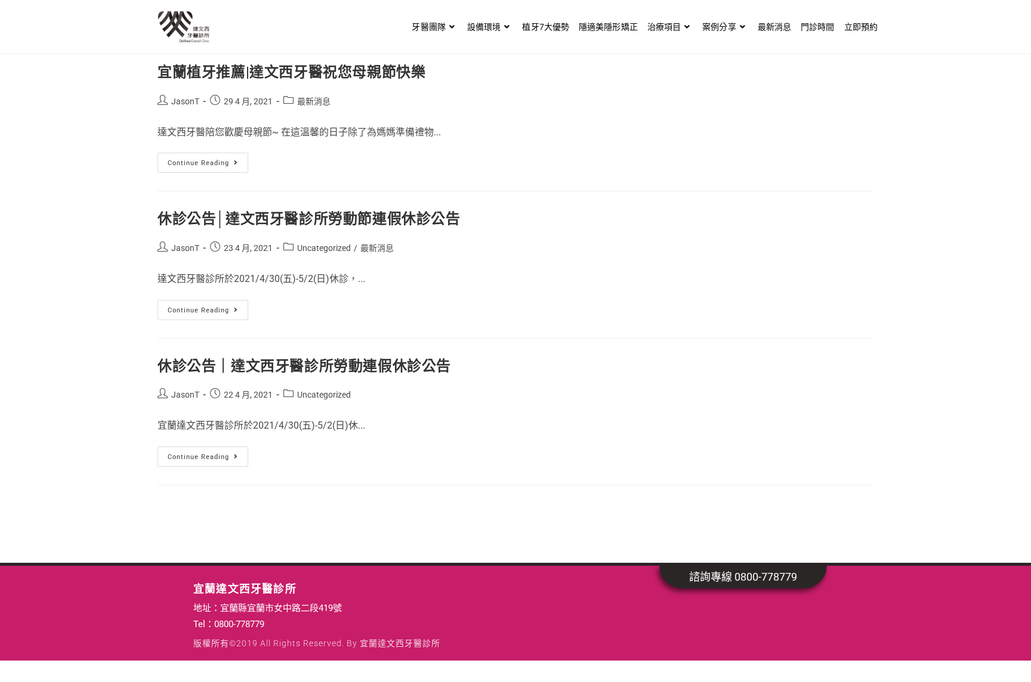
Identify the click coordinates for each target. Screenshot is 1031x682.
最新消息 (314, 101)
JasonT (185, 101)
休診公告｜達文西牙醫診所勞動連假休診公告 (304, 366)
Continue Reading (204, 160)
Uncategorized (324, 248)
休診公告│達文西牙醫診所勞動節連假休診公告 (309, 218)
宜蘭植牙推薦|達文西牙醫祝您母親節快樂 (291, 72)
